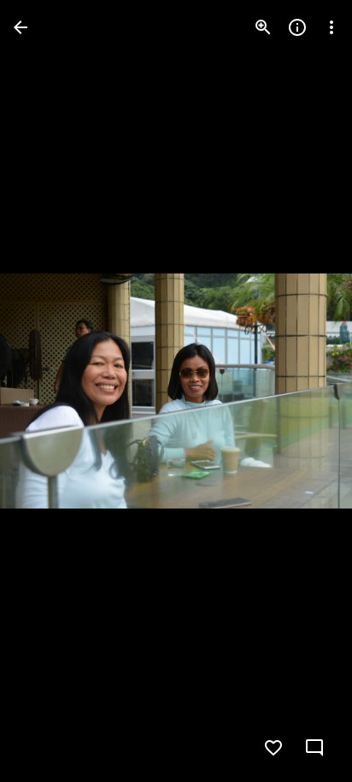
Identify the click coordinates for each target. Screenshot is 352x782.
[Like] (273, 748)
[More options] (331, 27)
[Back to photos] (20, 27)
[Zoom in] (263, 27)
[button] (48, 391)
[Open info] (297, 27)
